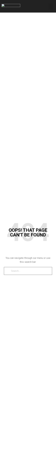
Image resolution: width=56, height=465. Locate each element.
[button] (50, 6)
